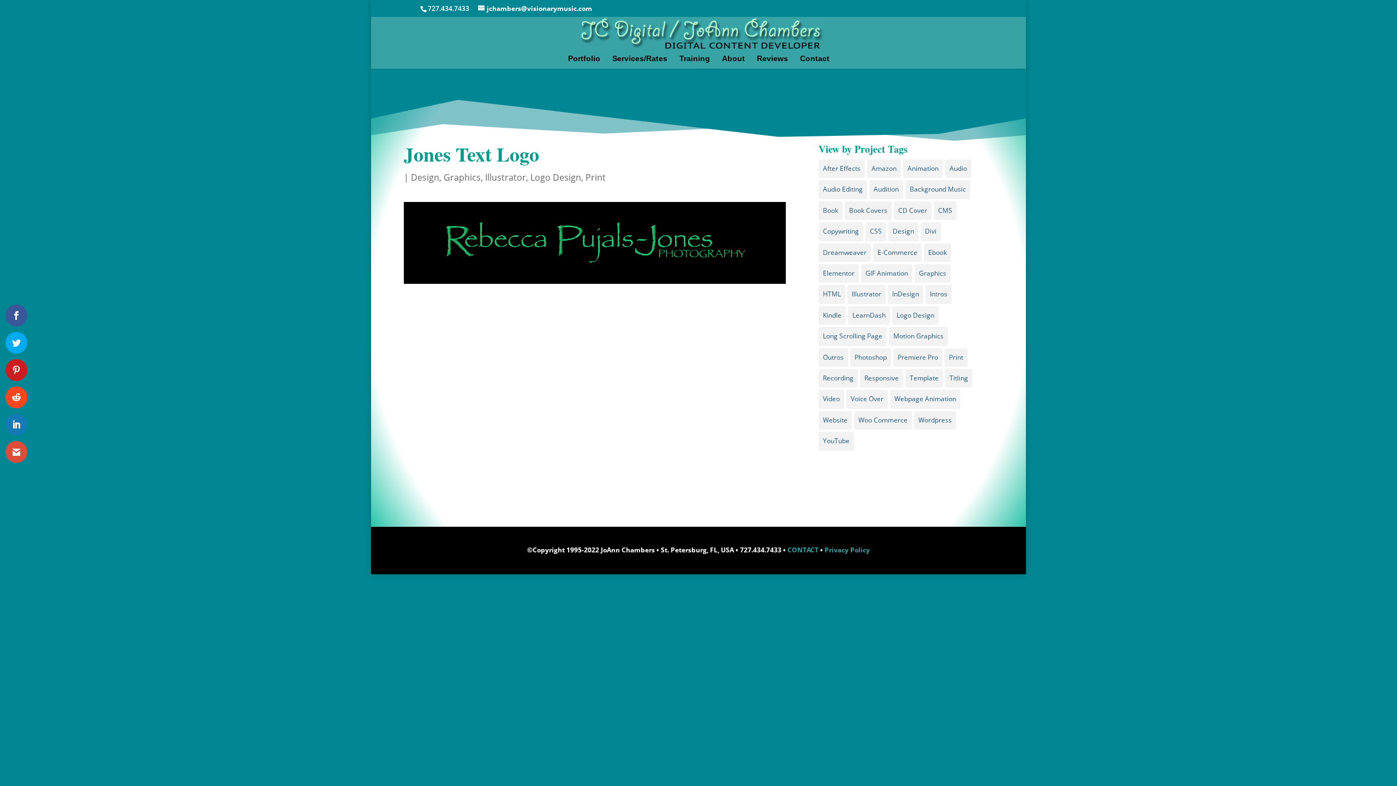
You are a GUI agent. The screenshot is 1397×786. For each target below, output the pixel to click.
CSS (876, 231)
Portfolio (584, 59)
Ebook (937, 252)
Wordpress (935, 420)
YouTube (836, 440)
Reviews (772, 59)
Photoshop (871, 357)
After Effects (842, 168)
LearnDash (869, 315)
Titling (959, 378)
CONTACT (803, 550)
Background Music (938, 189)
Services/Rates (639, 59)
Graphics (462, 177)
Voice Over (867, 398)
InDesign (905, 294)
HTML (832, 294)
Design (425, 177)
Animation (923, 168)
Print (596, 177)
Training (694, 59)
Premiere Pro (918, 357)
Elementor (839, 273)
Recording (838, 378)
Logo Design (555, 177)
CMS (945, 210)
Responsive (881, 378)
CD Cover (912, 210)
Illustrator (505, 177)
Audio (958, 168)
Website (835, 420)
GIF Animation (886, 273)
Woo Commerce (883, 420)
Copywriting (841, 231)
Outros (833, 357)
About (733, 59)
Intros (938, 294)
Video (831, 398)
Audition (886, 189)
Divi (930, 231)
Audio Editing (843, 189)
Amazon (884, 168)
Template (924, 378)
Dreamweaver (845, 252)
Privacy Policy (847, 550)
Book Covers (868, 210)
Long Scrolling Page (852, 336)
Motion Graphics (918, 336)
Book (830, 210)
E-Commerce (897, 252)
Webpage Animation (925, 398)
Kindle (832, 315)
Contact (814, 59)
